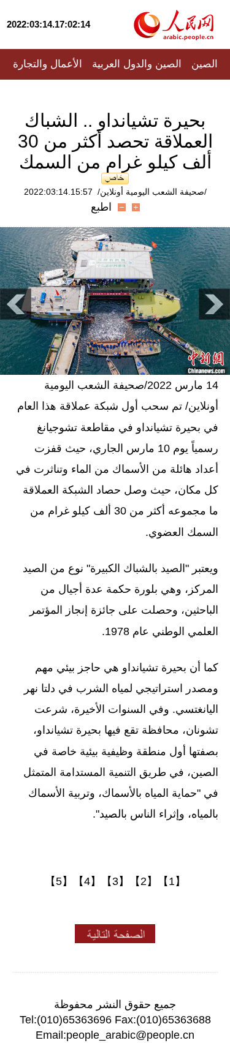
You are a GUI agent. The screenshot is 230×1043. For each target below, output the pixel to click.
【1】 (172, 881)
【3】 (115, 881)
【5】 (59, 881)
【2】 (143, 881)
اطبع (101, 207)
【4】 (87, 881)
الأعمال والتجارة (47, 64)
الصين (204, 64)
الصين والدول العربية (137, 64)
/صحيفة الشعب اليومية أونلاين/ (152, 192)
